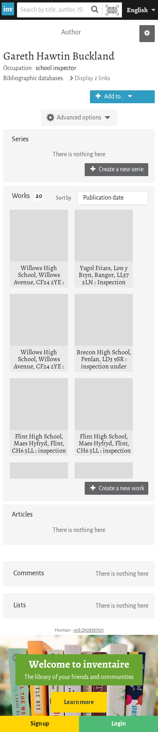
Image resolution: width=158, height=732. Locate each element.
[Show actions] (147, 33)
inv (8, 9)
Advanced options (79, 117)
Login (118, 724)
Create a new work (121, 488)
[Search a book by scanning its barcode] (112, 9)
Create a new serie (120, 169)
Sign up (39, 724)
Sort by (63, 197)
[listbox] (112, 198)
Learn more (79, 702)
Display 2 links (92, 78)
